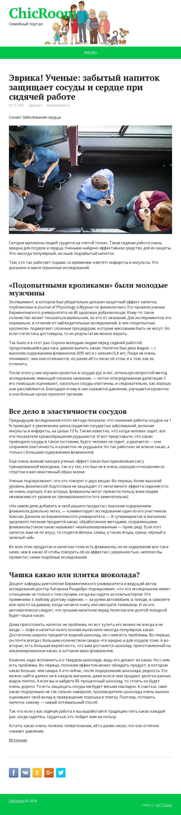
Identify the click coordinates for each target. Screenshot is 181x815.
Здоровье (35, 105)
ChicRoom (43, 13)
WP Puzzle (164, 805)
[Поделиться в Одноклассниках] (37, 772)
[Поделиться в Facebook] (13, 772)
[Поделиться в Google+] (49, 772)
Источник (18, 740)
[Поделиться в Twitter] (61, 772)
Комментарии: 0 (58, 105)
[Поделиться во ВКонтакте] (25, 772)
